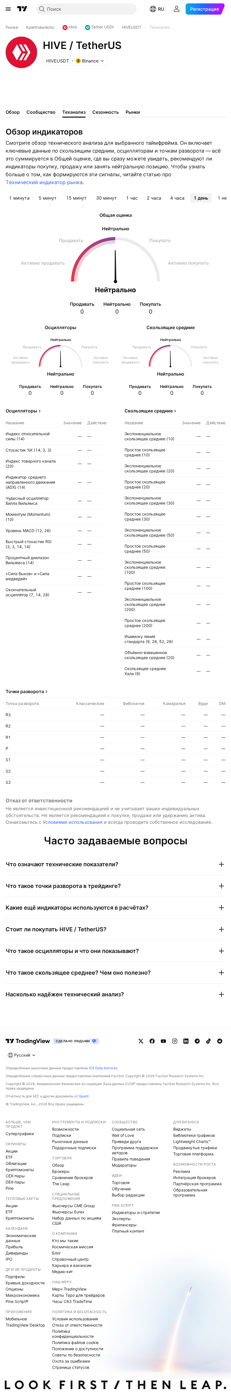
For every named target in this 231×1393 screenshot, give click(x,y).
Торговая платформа (193, 1153)
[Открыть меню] (8, 9)
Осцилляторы (21, 411)
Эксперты (121, 1218)
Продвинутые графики (195, 1147)
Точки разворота (25, 691)
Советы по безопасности (76, 1354)
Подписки (61, 1135)
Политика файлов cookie (75, 1342)
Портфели (15, 1276)
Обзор (58, 1165)
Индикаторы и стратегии (136, 1212)
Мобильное (16, 1318)
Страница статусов (70, 1367)
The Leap (61, 1183)
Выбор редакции (128, 1195)
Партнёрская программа (197, 1183)
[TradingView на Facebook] (152, 1041)
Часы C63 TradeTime (72, 1301)
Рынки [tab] (133, 112)
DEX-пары (15, 1182)
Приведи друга (126, 1141)
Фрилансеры (124, 1224)
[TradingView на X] (141, 1041)
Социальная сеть (128, 1129)
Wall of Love (123, 1135)
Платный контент (128, 1231)
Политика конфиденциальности (73, 1334)
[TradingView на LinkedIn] (186, 1041)
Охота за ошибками (71, 1361)
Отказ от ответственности (77, 1325)
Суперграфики (20, 1133)
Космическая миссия (72, 1246)
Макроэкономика (22, 1295)
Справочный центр (70, 1259)
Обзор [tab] (13, 112)
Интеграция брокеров (194, 1177)
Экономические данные (21, 1238)
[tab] (19, 198)
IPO (9, 1259)
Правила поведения (131, 1159)
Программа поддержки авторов (135, 1150)
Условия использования (75, 1318)
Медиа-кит (62, 1271)
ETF (9, 1157)
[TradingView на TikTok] (208, 1041)
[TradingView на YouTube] (163, 1041)
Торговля (121, 1182)
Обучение (121, 1188)
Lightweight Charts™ (192, 1141)
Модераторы (124, 1165)
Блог (56, 1253)
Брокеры (61, 1171)
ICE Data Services (103, 1068)
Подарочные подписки (74, 1147)
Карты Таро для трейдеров (78, 1295)
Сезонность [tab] (105, 112)
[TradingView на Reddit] (220, 1041)
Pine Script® (17, 1301)
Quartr (84, 1096)
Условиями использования (73, 822)
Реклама (181, 1171)
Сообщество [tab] (40, 112)
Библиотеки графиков (194, 1135)
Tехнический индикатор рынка (44, 182)
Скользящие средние (149, 411)
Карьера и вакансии (71, 1265)
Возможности (65, 1129)
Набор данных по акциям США (76, 1220)
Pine (10, 1188)
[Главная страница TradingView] (22, 9)
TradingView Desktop (25, 1325)
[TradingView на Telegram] (197, 1041)
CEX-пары (15, 1175)
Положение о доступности (77, 1348)
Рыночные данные (70, 1141)
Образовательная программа (190, 1192)
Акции (11, 1151)
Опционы (14, 1289)
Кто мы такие (65, 1240)
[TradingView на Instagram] (175, 1041)
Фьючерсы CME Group (73, 1205)
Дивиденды (17, 1253)
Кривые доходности (25, 1282)
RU (161, 9)
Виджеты (182, 1129)
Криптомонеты (20, 1169)
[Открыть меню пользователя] (176, 9)
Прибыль (14, 1246)
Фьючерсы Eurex (68, 1211)
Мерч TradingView (69, 1289)
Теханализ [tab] (74, 112)
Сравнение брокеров (72, 1177)
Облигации (16, 1163)
